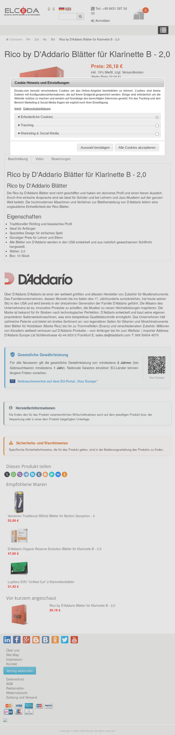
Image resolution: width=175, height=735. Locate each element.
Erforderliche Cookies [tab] (37, 117)
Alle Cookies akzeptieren (136, 147)
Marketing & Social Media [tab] (40, 133)
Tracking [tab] (27, 125)
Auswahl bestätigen (95, 147)
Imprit (17, 108)
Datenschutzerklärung (37, 108)
